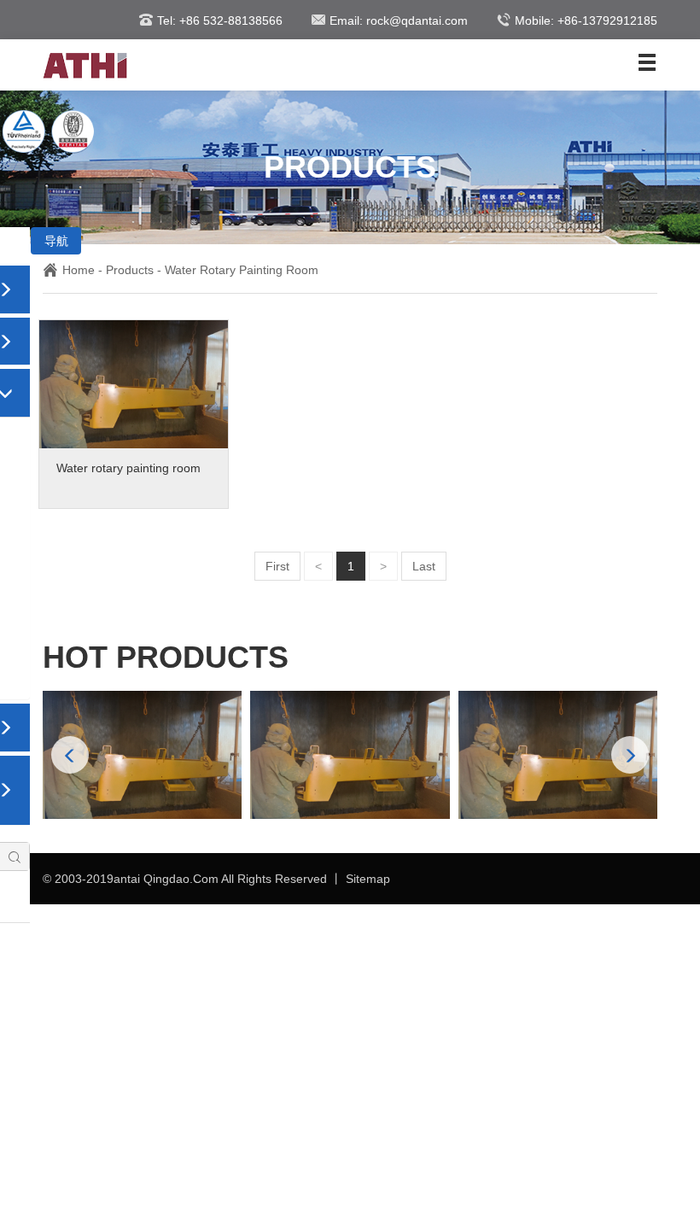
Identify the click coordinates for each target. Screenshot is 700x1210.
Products (130, 270)
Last (423, 566)
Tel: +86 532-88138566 (220, 20)
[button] (630, 755)
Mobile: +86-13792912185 (586, 20)
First (277, 566)
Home (78, 270)
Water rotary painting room (241, 270)
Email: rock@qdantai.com (399, 20)
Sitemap (368, 879)
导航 (56, 241)
